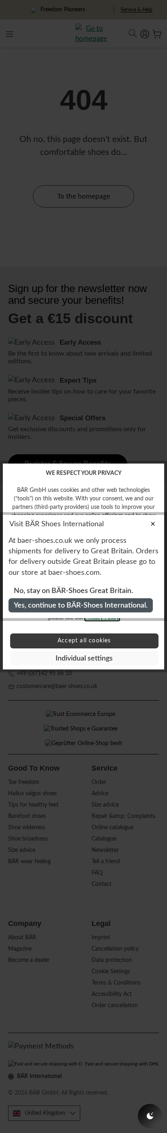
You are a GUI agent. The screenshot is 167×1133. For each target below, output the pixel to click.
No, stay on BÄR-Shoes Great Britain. (73, 590)
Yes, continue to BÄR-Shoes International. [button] (81, 605)
